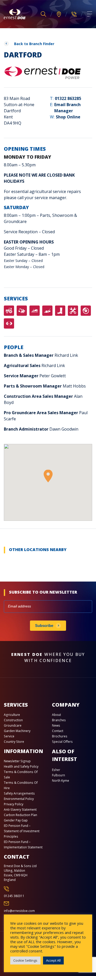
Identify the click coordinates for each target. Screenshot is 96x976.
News (56, 725)
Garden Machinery (17, 731)
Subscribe (44, 625)
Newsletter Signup (17, 761)
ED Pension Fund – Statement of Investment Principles (21, 831)
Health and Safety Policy (21, 766)
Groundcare (13, 725)
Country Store (14, 741)
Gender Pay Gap (16, 820)
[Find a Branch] (59, 14)
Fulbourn (58, 775)
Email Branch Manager (67, 108)
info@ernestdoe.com (19, 911)
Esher (56, 770)
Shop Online (68, 117)
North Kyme (60, 780)
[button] (48, 475)
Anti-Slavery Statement (20, 809)
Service (9, 736)
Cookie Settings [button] (25, 960)
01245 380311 (14, 896)
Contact (57, 731)
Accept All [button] (53, 960)
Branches (59, 720)
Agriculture (12, 715)
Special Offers (62, 741)
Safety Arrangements (19, 793)
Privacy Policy (13, 804)
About (56, 715)
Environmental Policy (19, 799)
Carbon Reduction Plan (20, 815)
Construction (13, 720)
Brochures (59, 736)
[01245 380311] (74, 14)
